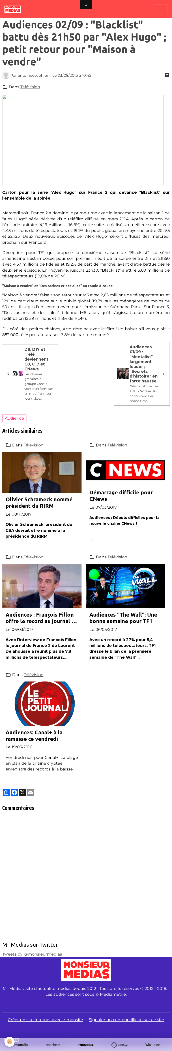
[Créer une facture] (153, 1045)
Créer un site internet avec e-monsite (45, 1019)
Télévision (30, 87)
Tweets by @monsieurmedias (32, 954)
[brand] (13, 9)
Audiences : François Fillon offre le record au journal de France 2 (42, 617)
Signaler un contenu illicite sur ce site (126, 1019)
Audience (14, 418)
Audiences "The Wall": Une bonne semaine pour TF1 (123, 617)
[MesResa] (86, 1045)
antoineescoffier (33, 75)
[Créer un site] (19, 1045)
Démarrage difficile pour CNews (121, 495)
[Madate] (53, 1045)
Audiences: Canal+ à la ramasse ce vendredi (34, 735)
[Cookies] (9, 1042)
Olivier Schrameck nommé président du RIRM (39, 502)
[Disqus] (86, 877)
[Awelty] (119, 1045)
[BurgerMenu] (161, 9)
